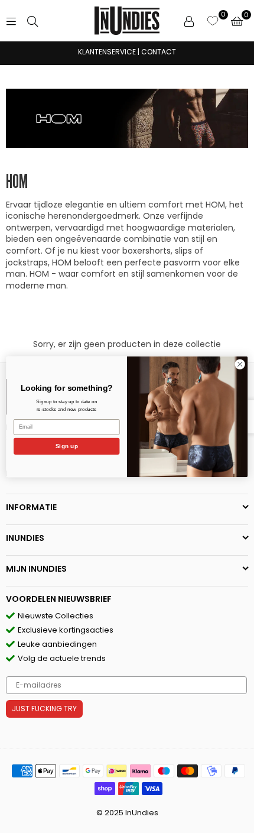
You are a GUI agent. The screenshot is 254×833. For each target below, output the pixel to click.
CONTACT (158, 52)
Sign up (67, 445)
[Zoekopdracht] (32, 21)
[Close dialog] (240, 363)
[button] (237, 20)
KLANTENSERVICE (107, 52)
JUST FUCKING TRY (44, 709)
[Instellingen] (189, 20)
